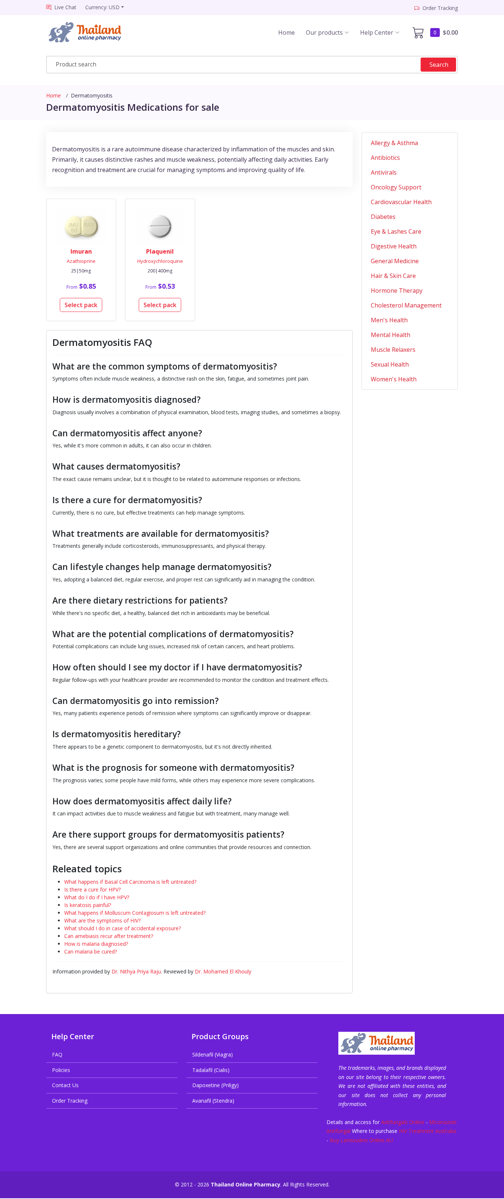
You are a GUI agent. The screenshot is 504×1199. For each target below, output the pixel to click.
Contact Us (65, 1085)
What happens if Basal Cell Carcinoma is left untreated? (130, 881)
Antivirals (384, 172)
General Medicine (395, 261)
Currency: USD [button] (102, 7)
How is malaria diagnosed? (96, 943)
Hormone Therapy (396, 290)
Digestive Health (394, 246)
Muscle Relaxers (393, 350)
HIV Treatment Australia (427, 1130)
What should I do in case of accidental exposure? (122, 928)
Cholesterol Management (406, 305)
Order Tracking (69, 1100)
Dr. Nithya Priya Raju (136, 971)
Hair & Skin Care (393, 276)
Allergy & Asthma (394, 143)
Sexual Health (390, 364)
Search (438, 65)
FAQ (57, 1054)
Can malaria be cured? (90, 951)
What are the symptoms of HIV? (102, 920)
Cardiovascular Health (401, 202)
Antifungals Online (402, 1122)
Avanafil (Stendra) (213, 1100)
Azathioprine (81, 261)
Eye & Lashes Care (396, 231)
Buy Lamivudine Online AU (361, 1140)
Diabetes (383, 217)
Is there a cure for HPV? (92, 889)
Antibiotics (385, 158)
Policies (61, 1069)
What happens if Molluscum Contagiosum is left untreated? (135, 912)
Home (286, 32)
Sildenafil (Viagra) (212, 1054)
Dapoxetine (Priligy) (215, 1085)
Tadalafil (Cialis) (210, 1069)
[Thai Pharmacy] (91, 32)
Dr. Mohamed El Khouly (223, 971)
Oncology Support (396, 187)
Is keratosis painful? (87, 904)
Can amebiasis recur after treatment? (108, 935)
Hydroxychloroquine (160, 261)
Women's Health (394, 379)
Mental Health (390, 335)
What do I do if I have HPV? (96, 897)
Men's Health (389, 320)
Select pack (81, 305)
